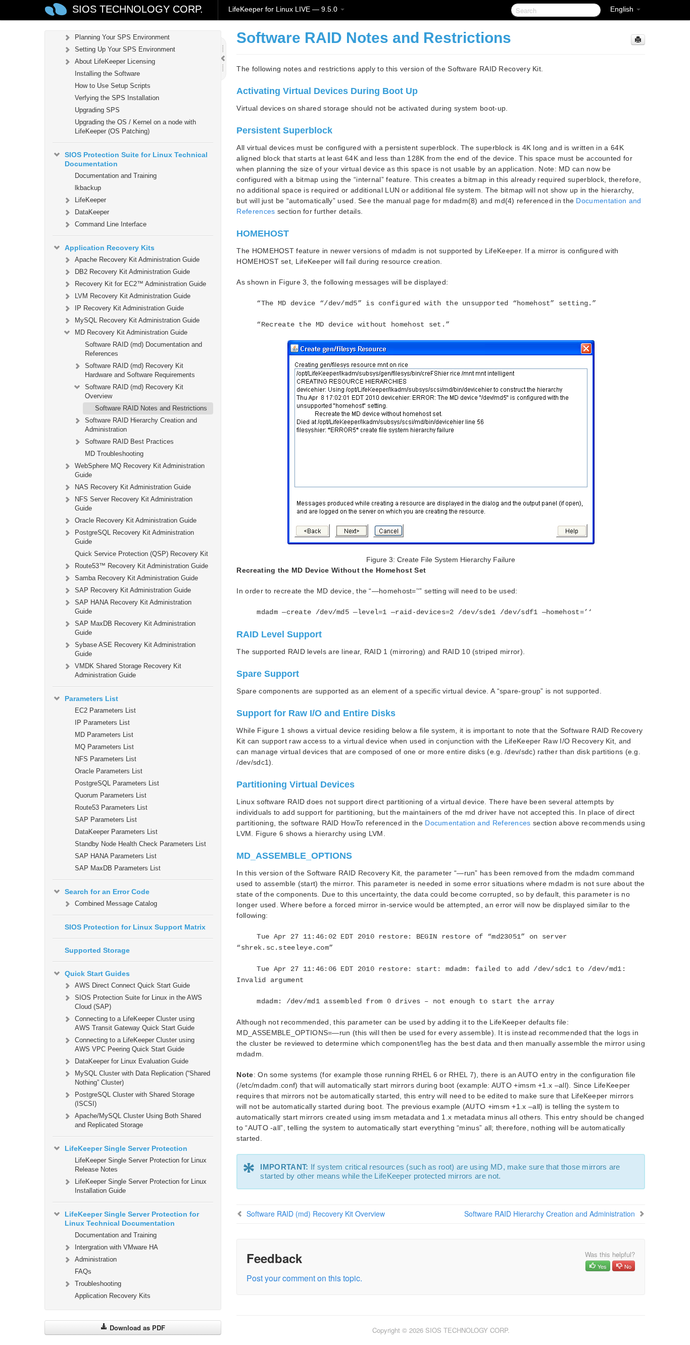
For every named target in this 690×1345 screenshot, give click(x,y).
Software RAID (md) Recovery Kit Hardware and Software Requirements (140, 370)
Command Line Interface (110, 224)
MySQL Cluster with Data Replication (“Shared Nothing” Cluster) (142, 1078)
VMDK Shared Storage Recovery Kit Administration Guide (128, 670)
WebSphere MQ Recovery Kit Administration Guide (140, 470)
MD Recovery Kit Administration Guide (131, 332)
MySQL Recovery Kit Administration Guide (137, 320)
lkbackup (88, 188)
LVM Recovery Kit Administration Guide (132, 296)
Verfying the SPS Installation (117, 98)
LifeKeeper (90, 200)
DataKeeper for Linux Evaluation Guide (131, 1061)
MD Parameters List (104, 734)
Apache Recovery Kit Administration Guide (137, 259)
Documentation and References (477, 823)
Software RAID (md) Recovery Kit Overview (134, 391)
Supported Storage (97, 950)
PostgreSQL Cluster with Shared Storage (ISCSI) (134, 1099)
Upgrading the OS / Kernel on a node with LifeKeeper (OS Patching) (135, 126)
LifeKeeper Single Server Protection (126, 1148)
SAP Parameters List (106, 819)
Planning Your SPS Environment (122, 37)
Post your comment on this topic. (304, 1278)
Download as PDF (136, 1327)
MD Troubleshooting (114, 453)
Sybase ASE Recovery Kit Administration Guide (135, 649)
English (622, 9)
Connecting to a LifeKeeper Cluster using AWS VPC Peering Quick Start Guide (134, 1044)
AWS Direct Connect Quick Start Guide (132, 985)
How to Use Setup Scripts (113, 85)
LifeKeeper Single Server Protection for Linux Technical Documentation (132, 1218)
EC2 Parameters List (105, 710)
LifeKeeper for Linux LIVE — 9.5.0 (283, 9)
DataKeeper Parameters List (116, 832)
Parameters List (91, 698)
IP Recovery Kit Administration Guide (129, 308)
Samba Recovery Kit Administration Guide (136, 578)
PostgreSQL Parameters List (117, 783)
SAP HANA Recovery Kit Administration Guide (133, 606)
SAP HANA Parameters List (116, 856)
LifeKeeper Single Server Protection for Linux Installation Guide (141, 1186)
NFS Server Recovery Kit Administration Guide (133, 503)
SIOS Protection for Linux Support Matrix (135, 927)
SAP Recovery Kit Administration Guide (133, 590)
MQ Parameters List (104, 747)
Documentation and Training (116, 175)
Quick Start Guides (97, 973)
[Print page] (638, 39)
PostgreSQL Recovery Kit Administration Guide (134, 537)
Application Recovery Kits (110, 248)
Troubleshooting (98, 1283)
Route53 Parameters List (111, 807)
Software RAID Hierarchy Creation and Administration (141, 424)
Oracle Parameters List (108, 771)
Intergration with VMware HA (116, 1247)
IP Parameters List (102, 722)
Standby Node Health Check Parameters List (140, 844)
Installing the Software (107, 73)
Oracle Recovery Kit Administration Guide (135, 520)
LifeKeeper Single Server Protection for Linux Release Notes (141, 1164)
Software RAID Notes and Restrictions (151, 408)
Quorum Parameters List (110, 795)
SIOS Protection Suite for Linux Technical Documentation (136, 159)
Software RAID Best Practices (129, 441)
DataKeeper (92, 212)
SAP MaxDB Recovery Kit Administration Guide (135, 628)
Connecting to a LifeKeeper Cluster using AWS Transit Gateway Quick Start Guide (134, 1023)
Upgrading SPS (97, 110)
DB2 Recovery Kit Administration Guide (132, 271)
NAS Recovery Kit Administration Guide (133, 487)
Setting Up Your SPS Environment (125, 49)
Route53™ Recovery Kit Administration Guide (141, 566)
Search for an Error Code (107, 892)
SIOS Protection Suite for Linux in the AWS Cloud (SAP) (138, 1002)
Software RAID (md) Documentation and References (143, 349)
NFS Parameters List (105, 759)
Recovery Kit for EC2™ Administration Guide (140, 284)
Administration (96, 1259)
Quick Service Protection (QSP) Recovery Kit (141, 554)
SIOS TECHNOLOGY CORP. (137, 9)
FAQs (83, 1271)
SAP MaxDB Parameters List (118, 868)
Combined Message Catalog (116, 903)
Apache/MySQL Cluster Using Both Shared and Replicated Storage (138, 1120)
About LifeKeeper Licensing (115, 61)
